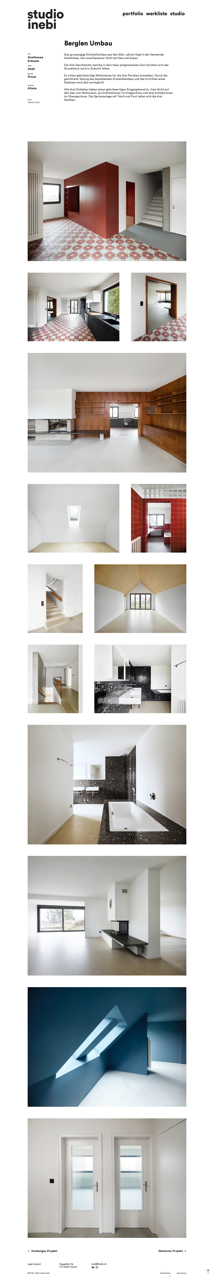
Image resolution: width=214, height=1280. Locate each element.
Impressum (181, 1273)
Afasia (32, 88)
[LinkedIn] (93, 1267)
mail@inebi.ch (99, 1264)
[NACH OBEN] (208, 1271)
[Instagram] (96, 1267)
